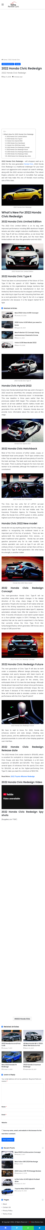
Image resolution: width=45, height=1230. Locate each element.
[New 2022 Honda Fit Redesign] (12, 1057)
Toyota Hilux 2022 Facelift (25, 1189)
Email (4, 1114)
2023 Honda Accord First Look (11, 1044)
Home (5, 59)
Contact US (7, 1207)
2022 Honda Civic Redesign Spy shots (19, 156)
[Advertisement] (22, 33)
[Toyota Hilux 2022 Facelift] (7, 1191)
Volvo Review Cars (37, 1222)
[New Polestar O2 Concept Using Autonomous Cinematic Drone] (7, 335)
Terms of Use (7, 1214)
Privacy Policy (7, 1210)
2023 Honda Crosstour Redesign (32, 1066)
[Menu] (3, 5)
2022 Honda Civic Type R (14, 139)
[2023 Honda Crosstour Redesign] (33, 1057)
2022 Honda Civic (14, 59)
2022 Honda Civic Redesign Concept (18, 147)
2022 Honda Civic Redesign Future (17, 149)
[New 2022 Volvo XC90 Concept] (7, 315)
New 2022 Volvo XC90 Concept (26, 313)
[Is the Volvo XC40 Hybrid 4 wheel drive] (7, 1182)
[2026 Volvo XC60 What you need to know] (7, 325)
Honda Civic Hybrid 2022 (14, 141)
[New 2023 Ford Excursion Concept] (7, 1155)
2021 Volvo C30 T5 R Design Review (28, 1171)
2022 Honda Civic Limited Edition (17, 136)
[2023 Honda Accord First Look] (12, 1035)
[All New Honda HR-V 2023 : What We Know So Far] (33, 1035)
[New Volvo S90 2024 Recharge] (7, 1164)
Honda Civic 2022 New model (16, 145)
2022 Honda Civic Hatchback (16, 143)
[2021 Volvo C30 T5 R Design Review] (7, 1173)
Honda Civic (28, 164)
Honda (18, 64)
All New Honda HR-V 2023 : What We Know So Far (33, 1044)
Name (4, 1107)
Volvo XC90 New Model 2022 (25, 343)
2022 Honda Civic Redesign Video (17, 154)
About (5, 1204)
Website (4, 1122)
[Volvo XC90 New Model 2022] (7, 345)
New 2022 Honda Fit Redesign (9, 1066)
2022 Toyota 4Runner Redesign (23, 776)
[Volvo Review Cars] (13, 4)
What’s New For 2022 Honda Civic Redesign (18, 134)
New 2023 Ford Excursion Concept (28, 1152)
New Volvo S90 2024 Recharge (26, 1162)
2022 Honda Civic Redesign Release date (19, 152)
